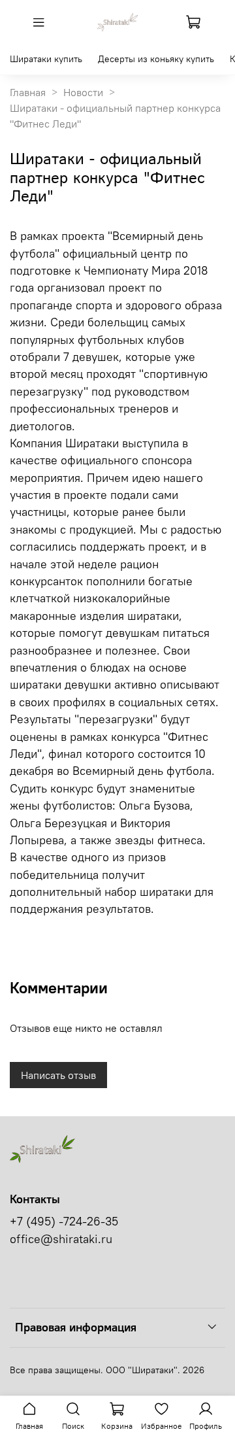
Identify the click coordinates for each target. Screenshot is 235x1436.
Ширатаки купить (46, 59)
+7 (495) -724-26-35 (64, 1221)
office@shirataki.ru (61, 1239)
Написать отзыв (58, 1075)
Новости (83, 92)
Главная (28, 92)
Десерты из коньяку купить (156, 59)
